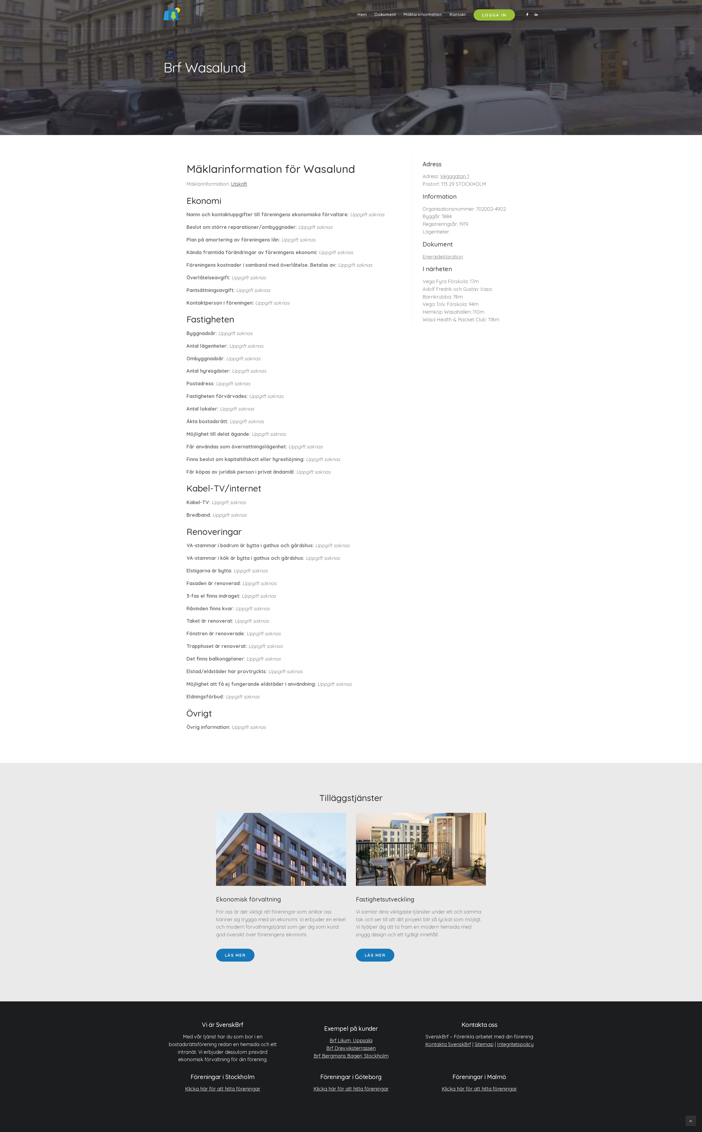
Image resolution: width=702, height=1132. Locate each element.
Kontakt (458, 14)
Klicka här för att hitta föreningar (222, 1089)
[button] (528, 14)
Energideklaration (443, 257)
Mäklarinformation (423, 14)
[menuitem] (362, 14)
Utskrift (239, 184)
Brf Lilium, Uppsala (351, 1040)
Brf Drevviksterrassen (351, 1048)
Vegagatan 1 (454, 176)
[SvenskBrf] (171, 14)
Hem (362, 14)
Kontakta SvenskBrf (448, 1044)
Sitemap (484, 1044)
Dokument (385, 14)
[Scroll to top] (691, 1120)
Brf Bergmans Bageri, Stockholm (351, 1056)
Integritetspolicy (515, 1044)
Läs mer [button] (235, 955)
